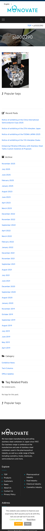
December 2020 (8, 287)
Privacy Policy (9, 494)
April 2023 (6, 203)
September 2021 (8, 264)
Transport (5, 103)
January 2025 (7, 186)
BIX (38, 103)
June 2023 (6, 197)
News (6, 484)
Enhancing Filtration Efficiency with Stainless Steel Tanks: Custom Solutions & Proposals (22, 147)
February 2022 (8, 242)
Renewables (5, 99)
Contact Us (8, 491)
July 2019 (6, 331)
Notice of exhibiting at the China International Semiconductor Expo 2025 (20, 121)
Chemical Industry (34, 484)
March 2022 (7, 236)
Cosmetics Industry (34, 487)
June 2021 (6, 281)
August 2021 (7, 270)
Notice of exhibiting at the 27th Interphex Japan (21, 129)
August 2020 (7, 298)
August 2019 (7, 326)
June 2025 (6, 175)
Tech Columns (7, 368)
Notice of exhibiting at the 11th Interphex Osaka (21, 140)
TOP (5, 475)
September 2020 (9, 292)
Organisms (25, 99)
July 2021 (6, 275)
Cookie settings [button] (16, 520)
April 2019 (6, 348)
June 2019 (6, 337)
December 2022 (8, 214)
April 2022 (6, 231)
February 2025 (8, 180)
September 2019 (8, 320)
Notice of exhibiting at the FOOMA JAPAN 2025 (21, 134)
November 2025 (8, 164)
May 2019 (6, 342)
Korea (34, 103)
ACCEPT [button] (18, 524)
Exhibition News (8, 363)
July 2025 (6, 169)
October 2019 (7, 314)
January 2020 (7, 303)
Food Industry (32, 481)
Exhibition (33, 99)
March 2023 (7, 208)
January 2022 (7, 247)
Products (7, 478)
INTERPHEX (26, 103)
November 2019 (8, 309)
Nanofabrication (15, 99)
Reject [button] (27, 524)
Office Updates (8, 374)
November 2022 (8, 220)
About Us (7, 488)
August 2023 (7, 192)
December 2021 (8, 253)
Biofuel (18, 103)
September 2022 (9, 225)
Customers (8, 481)
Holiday (12, 103)
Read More (31, 520)
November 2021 (8, 259)
